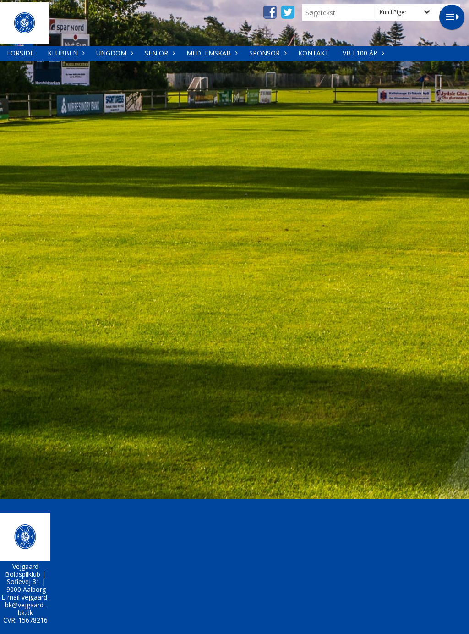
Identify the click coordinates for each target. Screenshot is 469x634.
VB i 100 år (360, 53)
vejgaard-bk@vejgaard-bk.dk (27, 605)
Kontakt (313, 53)
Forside (20, 53)
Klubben (63, 53)
